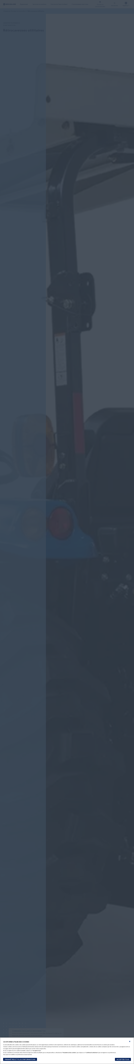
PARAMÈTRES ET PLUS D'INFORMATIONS (20, 1059)
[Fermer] (130, 1041)
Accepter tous (123, 1059)
